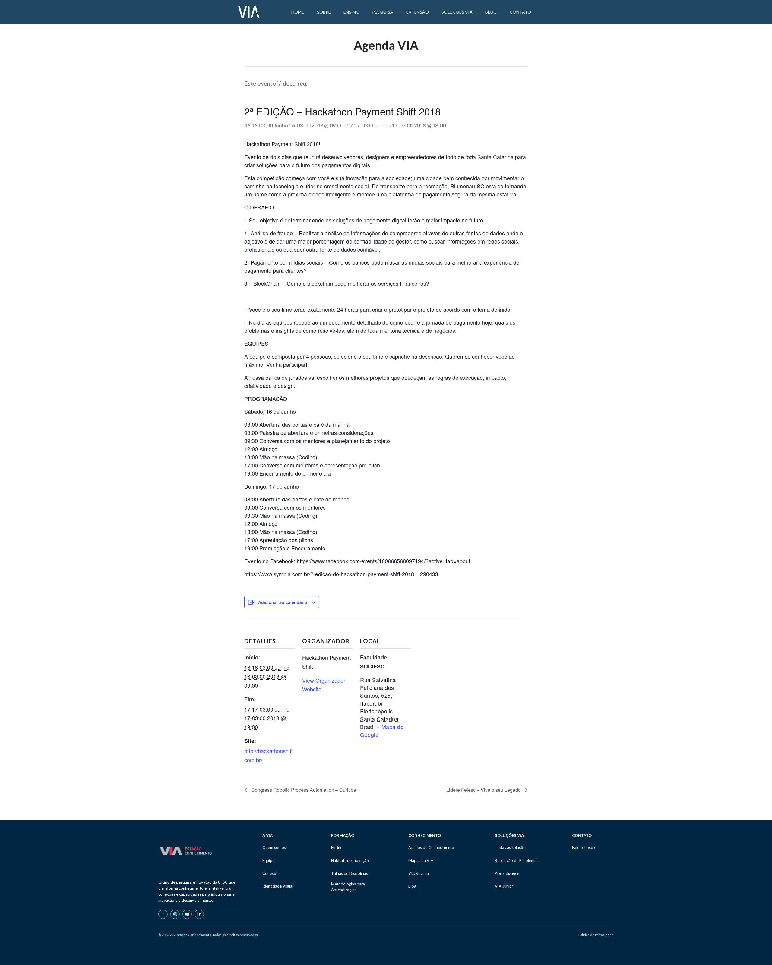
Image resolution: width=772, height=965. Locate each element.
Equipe (268, 860)
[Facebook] (163, 914)
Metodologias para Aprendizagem (348, 887)
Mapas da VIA (420, 860)
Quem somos (274, 847)
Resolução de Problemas (516, 860)
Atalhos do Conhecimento (431, 847)
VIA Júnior (504, 886)
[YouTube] (187, 914)
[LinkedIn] (199, 914)
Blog (412, 886)
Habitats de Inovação (350, 860)
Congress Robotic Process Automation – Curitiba (303, 789)
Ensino (337, 847)
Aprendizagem (507, 873)
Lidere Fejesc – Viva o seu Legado (484, 789)
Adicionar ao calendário (282, 602)
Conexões (271, 873)
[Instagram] (175, 914)
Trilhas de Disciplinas (349, 873)
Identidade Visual (277, 886)
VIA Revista (418, 873)
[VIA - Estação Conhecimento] (248, 11)
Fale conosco (583, 847)
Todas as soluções (511, 847)
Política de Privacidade (596, 935)
